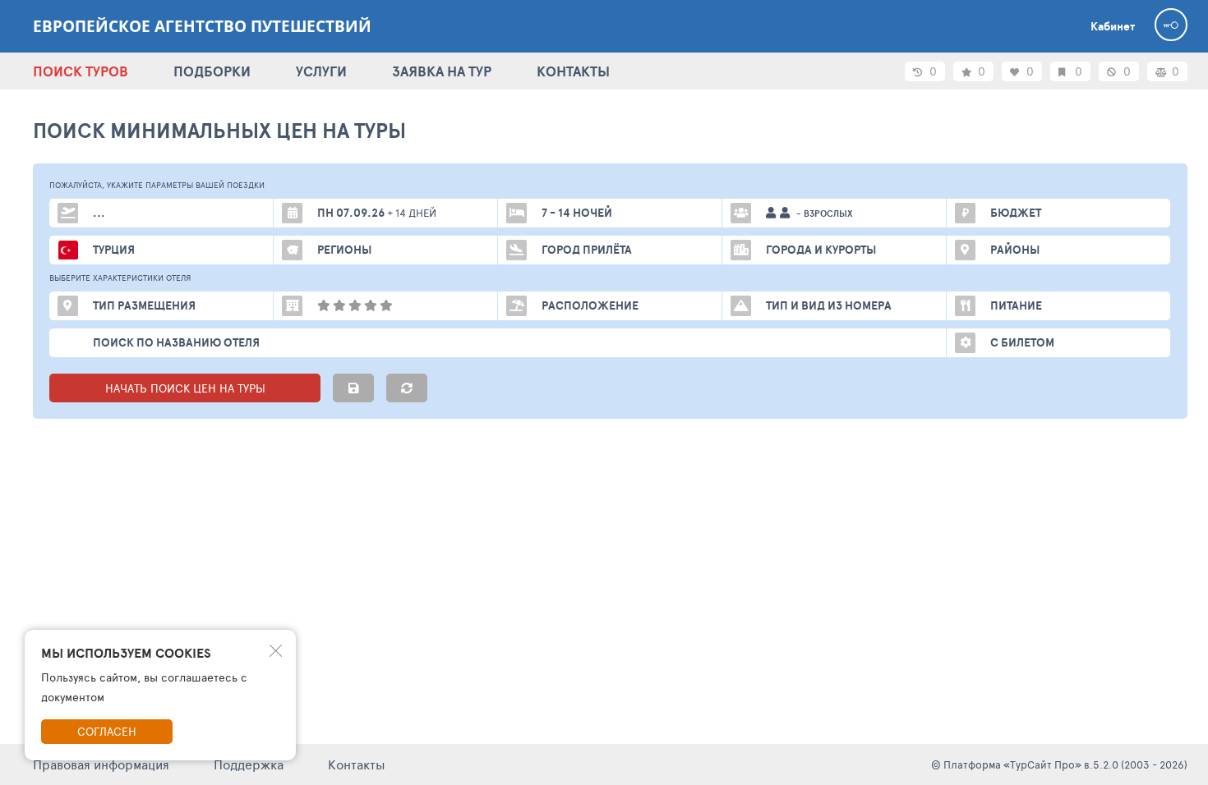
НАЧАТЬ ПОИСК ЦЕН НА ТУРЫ (185, 388)
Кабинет (1112, 26)
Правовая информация (101, 764)
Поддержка (249, 764)
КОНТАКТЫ (573, 71)
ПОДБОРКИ (212, 71)
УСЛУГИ (321, 71)
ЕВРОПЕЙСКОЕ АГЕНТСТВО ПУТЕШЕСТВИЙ (202, 26)
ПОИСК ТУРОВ (80, 71)
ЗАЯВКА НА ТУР (441, 71)
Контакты (356, 764)
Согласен (106, 731)
